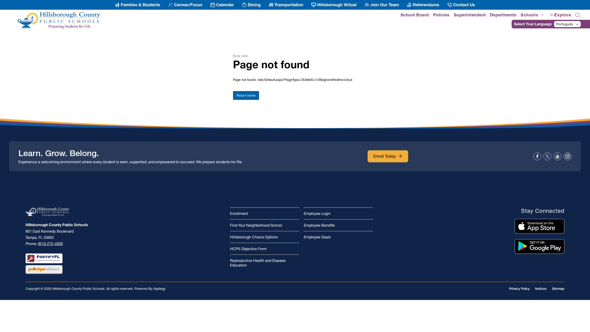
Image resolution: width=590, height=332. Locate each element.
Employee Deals (317, 237)
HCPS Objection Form (248, 248)
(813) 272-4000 (50, 243)
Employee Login (317, 213)
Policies (441, 15)
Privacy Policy (519, 289)
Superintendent (470, 15)
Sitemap (558, 289)
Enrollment (239, 213)
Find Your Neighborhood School (256, 225)
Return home (246, 95)
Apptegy (159, 289)
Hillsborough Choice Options (254, 237)
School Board (415, 15)
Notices (540, 289)
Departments (503, 15)
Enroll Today (384, 156)
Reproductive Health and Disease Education (258, 262)
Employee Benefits (319, 225)
